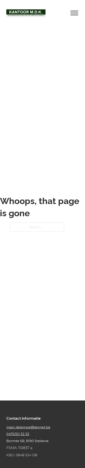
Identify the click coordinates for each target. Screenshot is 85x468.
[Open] (74, 13)
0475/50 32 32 (17, 434)
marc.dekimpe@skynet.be (28, 427)
